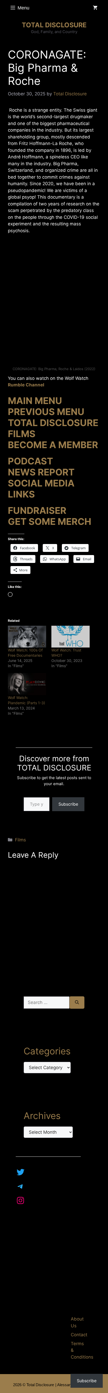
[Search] (76, 1002)
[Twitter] (20, 1172)
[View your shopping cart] (95, 8)
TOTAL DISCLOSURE (54, 25)
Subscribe (68, 804)
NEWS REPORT (41, 472)
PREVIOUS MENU (46, 411)
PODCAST (30, 461)
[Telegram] (20, 1186)
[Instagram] (20, 1200)
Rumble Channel (26, 384)
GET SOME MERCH (49, 521)
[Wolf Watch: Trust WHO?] (70, 637)
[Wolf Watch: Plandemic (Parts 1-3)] (27, 684)
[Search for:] (46, 1002)
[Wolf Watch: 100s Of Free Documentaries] (27, 637)
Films (20, 839)
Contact (79, 1334)
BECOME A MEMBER (53, 444)
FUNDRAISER (37, 510)
